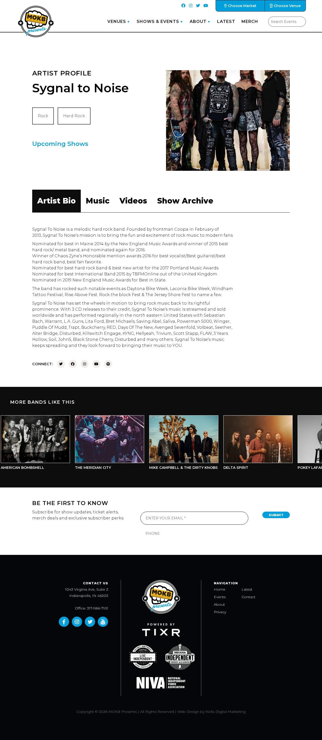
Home (219, 589)
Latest (226, 21)
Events (220, 597)
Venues (116, 21)
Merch (250, 21)
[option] (98, 443)
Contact (248, 597)
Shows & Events (158, 21)
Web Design (188, 711)
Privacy (220, 612)
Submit (276, 515)
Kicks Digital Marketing (226, 711)
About (198, 21)
